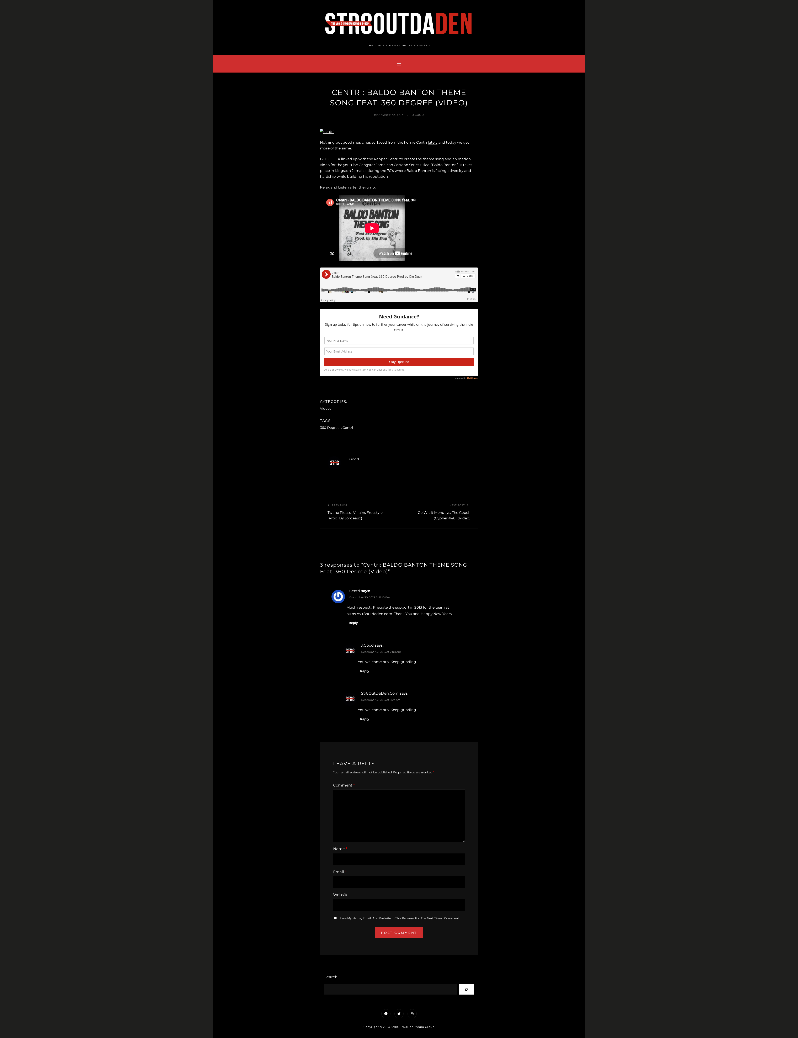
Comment (344, 785)
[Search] (466, 989)
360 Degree (330, 428)
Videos (325, 409)
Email (339, 872)
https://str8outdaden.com (369, 614)
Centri (347, 428)
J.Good (418, 114)
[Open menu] (399, 63)
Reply (353, 623)
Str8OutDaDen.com (380, 693)
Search (330, 977)
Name (340, 849)
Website (341, 895)
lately (432, 142)
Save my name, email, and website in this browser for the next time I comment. (400, 918)
